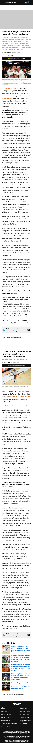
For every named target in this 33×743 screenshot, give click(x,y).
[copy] (12, 55)
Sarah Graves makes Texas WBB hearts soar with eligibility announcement (17, 322)
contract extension (8, 138)
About (3, 708)
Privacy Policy (6, 717)
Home (3, 337)
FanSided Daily (6, 714)
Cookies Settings (7, 727)
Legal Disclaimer (25, 721)
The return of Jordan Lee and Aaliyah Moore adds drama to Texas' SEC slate (16, 310)
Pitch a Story (24, 714)
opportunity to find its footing (19, 396)
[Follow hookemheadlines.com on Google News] (28, 330)
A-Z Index (23, 724)
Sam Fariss (7, 362)
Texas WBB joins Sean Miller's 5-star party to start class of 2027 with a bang (17, 305)
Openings (23, 708)
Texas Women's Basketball (11, 88)
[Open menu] (3, 3)
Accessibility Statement (9, 724)
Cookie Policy (5, 721)
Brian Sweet (7, 52)
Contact (4, 711)
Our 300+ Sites (25, 711)
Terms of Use (24, 717)
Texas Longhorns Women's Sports (15, 694)
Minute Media (10, 731)
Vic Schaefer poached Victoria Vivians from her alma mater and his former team (16, 299)
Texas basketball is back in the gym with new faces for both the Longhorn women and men (16, 316)
